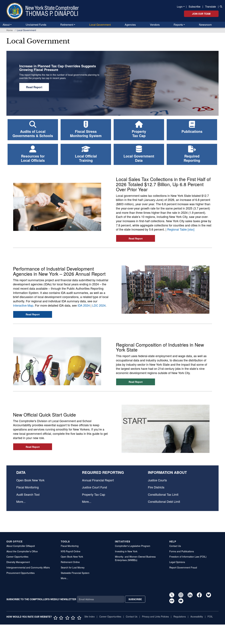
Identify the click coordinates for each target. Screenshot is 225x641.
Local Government (100, 24)
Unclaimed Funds (36, 24)
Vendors (155, 24)
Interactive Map (23, 305)
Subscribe (194, 6)
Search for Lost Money (72, 567)
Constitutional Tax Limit (163, 494)
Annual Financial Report (98, 480)
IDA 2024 (84, 305)
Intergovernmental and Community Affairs (28, 567)
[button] (220, 6)
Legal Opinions (177, 562)
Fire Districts (156, 487)
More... (21, 501)
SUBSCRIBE (135, 599)
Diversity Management (18, 562)
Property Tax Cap (93, 494)
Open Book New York (30, 480)
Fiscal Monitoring (27, 487)
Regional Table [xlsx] (180, 229)
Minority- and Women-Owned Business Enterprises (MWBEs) (135, 558)
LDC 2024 (99, 305)
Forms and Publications (181, 551)
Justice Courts (157, 480)
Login (180, 6)
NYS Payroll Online (70, 551)
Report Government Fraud (183, 567)
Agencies (130, 24)
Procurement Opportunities (20, 573)
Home (9, 30)
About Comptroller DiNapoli (20, 546)
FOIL (210, 616)
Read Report (34, 87)
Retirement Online (70, 562)
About (6, 24)
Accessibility (196, 616)
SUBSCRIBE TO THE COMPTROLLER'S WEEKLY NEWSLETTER (41, 599)
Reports (178, 24)
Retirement (66, 24)
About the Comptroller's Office (22, 551)
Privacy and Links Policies (155, 616)
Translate (210, 6)
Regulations (179, 616)
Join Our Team (201, 13)
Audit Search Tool (28, 494)
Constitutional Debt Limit (164, 501)
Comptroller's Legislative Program (132, 546)
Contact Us (175, 546)
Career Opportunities (17, 556)
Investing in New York (126, 551)
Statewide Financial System (75, 573)
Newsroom (205, 24)
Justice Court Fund (94, 487)
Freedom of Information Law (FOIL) (188, 556)
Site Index (89, 616)
